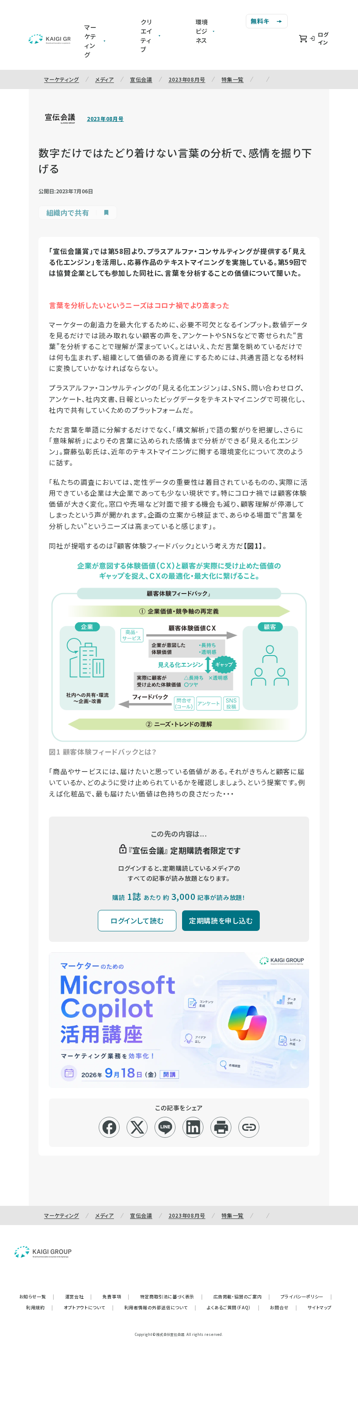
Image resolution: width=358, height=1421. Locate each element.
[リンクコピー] (249, 1127)
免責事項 (116, 1296)
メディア (104, 79)
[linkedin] (193, 1127)
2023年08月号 (187, 79)
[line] (165, 1127)
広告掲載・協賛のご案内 (241, 1296)
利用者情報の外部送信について (160, 1307)
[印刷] (221, 1127)
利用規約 (39, 1307)
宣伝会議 (141, 79)
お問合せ (283, 1307)
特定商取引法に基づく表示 (171, 1296)
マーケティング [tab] (90, 41)
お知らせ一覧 (37, 1296)
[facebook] (109, 1127)
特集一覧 (232, 79)
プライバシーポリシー (306, 1296)
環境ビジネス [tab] (202, 31)
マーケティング (61, 79)
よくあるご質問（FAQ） (233, 1307)
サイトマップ (319, 1307)
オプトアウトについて (89, 1307)
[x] (137, 1127)
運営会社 (78, 1296)
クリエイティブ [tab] (146, 35)
